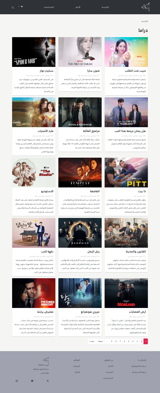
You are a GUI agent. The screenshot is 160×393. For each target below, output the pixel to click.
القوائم (77, 360)
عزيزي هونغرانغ (90, 311)
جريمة (90, 75)
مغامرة (37, 75)
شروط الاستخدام (139, 372)
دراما (130, 75)
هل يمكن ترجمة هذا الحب (130, 131)
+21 (98, 75)
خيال (126, 75)
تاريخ (86, 316)
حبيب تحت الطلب (135, 70)
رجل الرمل (94, 251)
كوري (140, 75)
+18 (144, 75)
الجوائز (77, 372)
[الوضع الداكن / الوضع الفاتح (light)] (20, 6)
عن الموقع (109, 360)
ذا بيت (142, 191)
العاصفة (95, 191)
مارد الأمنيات (45, 131)
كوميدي (135, 75)
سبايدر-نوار (46, 70)
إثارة (82, 75)
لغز (79, 75)
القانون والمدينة (136, 251)
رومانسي (121, 75)
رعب (81, 256)
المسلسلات (49, 7)
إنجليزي (47, 75)
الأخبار (78, 7)
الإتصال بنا (142, 360)
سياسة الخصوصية (139, 366)
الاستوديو (47, 191)
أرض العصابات (137, 311)
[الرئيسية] (145, 7)
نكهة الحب (47, 251)
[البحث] (12, 7)
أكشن (42, 75)
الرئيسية (105, 7)
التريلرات (76, 366)
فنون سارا (93, 70)
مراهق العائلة (91, 131)
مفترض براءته (45, 311)
